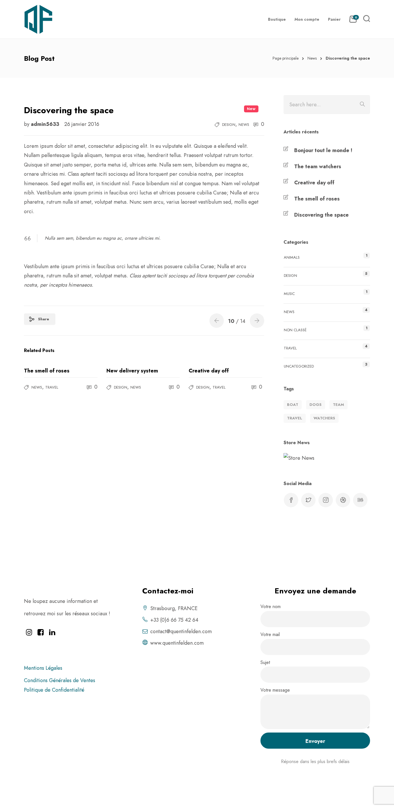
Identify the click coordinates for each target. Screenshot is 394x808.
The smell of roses (317, 199)
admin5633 (46, 124)
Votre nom (270, 606)
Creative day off (314, 182)
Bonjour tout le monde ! (323, 150)
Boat (292, 404)
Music (289, 293)
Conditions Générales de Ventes (59, 680)
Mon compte (306, 19)
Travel (51, 387)
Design (228, 124)
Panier (334, 19)
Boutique (277, 19)
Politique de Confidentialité (54, 690)
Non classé (295, 330)
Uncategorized (299, 366)
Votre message (275, 690)
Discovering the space (321, 215)
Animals (292, 257)
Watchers (324, 418)
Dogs (315, 404)
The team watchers (317, 166)
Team (338, 404)
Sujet (265, 662)
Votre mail (270, 634)
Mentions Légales (43, 668)
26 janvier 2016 (81, 124)
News (312, 58)
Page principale (286, 58)
